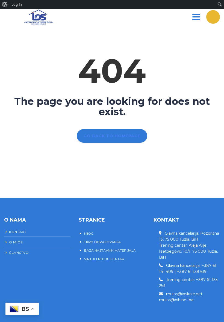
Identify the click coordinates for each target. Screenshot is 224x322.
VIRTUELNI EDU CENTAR (104, 259)
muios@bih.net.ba (176, 299)
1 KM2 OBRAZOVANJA (102, 242)
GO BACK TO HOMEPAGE (112, 135)
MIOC (88, 233)
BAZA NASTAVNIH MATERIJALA (110, 250)
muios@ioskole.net (184, 293)
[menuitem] (5, 4)
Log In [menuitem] (16, 4)
